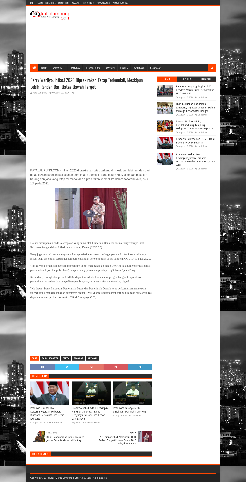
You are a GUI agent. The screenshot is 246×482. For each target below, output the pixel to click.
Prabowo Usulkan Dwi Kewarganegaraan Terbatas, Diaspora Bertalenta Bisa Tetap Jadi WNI (47, 413)
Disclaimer (76, 2)
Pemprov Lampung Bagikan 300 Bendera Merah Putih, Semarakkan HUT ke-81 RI (195, 90)
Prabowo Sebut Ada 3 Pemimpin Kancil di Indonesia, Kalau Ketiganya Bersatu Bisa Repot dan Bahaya (90, 413)
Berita (44, 67)
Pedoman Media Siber (120, 2)
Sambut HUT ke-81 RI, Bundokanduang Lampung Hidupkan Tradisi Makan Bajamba (194, 125)
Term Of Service (88, 2)
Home (32, 2)
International (93, 67)
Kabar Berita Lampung (60, 477)
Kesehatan (155, 67)
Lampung (57, 67)
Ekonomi (110, 67)
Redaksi (40, 2)
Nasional (75, 67)
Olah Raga (138, 67)
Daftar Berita (50, 2)
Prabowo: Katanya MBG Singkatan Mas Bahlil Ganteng (129, 410)
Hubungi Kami (63, 2)
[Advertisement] (150, 35)
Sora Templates (95, 477)
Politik (124, 67)
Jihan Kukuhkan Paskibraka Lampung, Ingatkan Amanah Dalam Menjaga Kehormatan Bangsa (195, 107)
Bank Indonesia (50, 358)
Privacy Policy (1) (103, 2)
